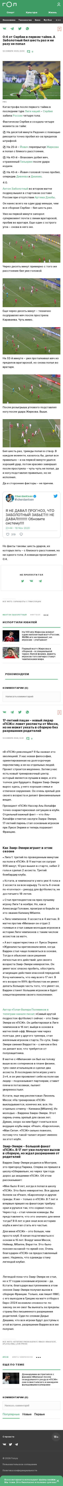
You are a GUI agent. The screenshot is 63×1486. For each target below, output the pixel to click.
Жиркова (53, 147)
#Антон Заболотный (15, 615)
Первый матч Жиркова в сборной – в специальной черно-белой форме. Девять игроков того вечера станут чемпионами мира (39, 654)
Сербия (48, 111)
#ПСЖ (6, 1357)
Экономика (9, 20)
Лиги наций (32, 111)
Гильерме (26, 162)
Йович (24, 147)
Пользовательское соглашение (20, 1465)
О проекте (8, 1437)
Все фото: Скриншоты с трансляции (22, 601)
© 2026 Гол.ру (10, 1458)
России (18, 115)
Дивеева (22, 176)
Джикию (36, 176)
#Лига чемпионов (22, 1357)
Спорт (11, 12)
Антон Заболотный (15, 188)
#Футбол (35, 615)
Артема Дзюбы (45, 197)
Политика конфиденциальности (20, 1471)
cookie (51, 1480)
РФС (5, 102)
